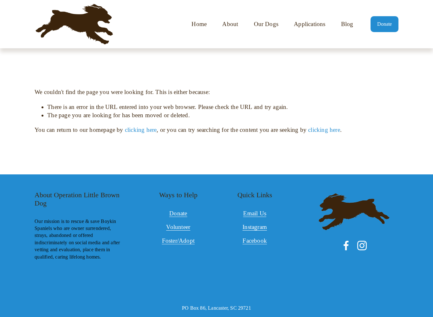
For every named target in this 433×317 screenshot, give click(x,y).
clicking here (141, 129)
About (230, 24)
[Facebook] (346, 245)
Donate (384, 24)
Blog (347, 24)
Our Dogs (266, 24)
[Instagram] (362, 245)
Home (199, 24)
